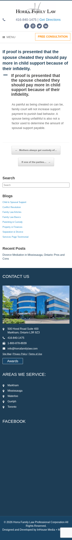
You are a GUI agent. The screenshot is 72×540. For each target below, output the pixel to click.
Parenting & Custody (13, 222)
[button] (36, 84)
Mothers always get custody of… (36, 150)
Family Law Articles (12, 212)
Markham (13, 385)
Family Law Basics (12, 217)
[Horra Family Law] (36, 9)
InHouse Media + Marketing (53, 529)
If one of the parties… (36, 162)
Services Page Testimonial (15, 237)
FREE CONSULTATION (53, 36)
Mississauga (15, 390)
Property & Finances (12, 227)
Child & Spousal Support (14, 202)
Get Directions (50, 19)
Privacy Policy (20, 354)
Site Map (7, 354)
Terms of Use (35, 354)
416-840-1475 (26, 19)
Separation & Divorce (13, 232)
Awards (12, 361)
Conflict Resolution (12, 207)
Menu (11, 37)
